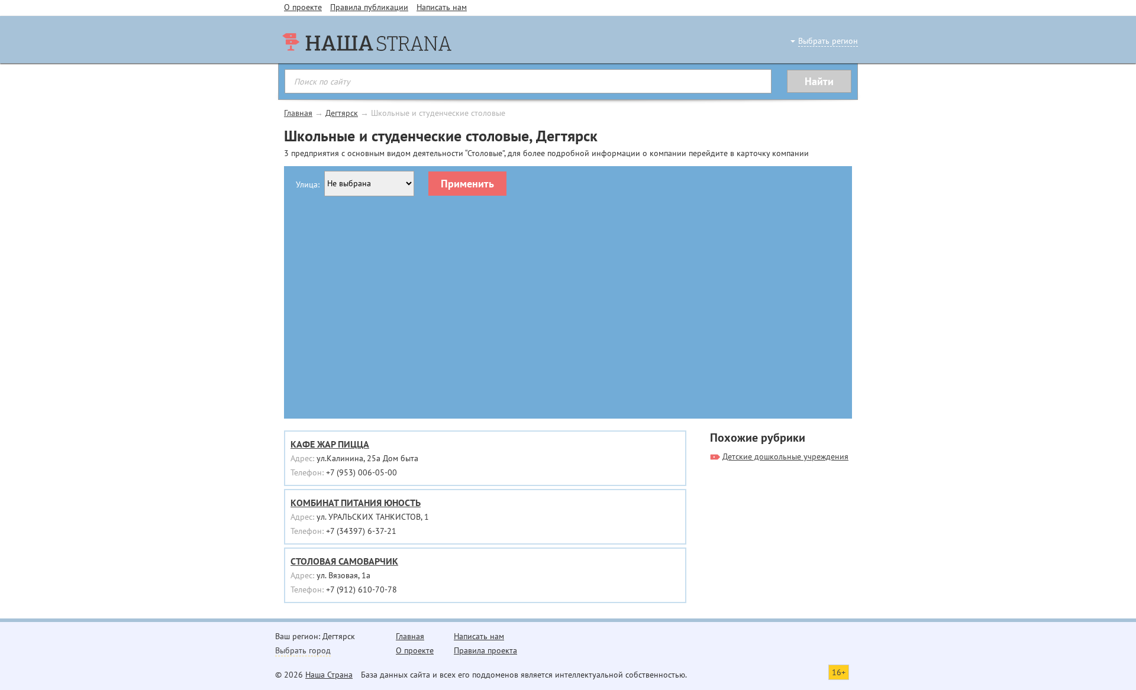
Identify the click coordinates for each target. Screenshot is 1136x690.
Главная (298, 113)
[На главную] (367, 65)
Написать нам (442, 7)
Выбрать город (303, 650)
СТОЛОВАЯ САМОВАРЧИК (344, 561)
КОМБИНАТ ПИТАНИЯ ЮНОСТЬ (356, 502)
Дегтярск (341, 113)
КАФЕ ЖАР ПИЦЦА (330, 444)
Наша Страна (329, 674)
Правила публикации (369, 7)
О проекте (303, 7)
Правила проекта (485, 650)
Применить (467, 183)
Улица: (308, 184)
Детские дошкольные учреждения (785, 456)
